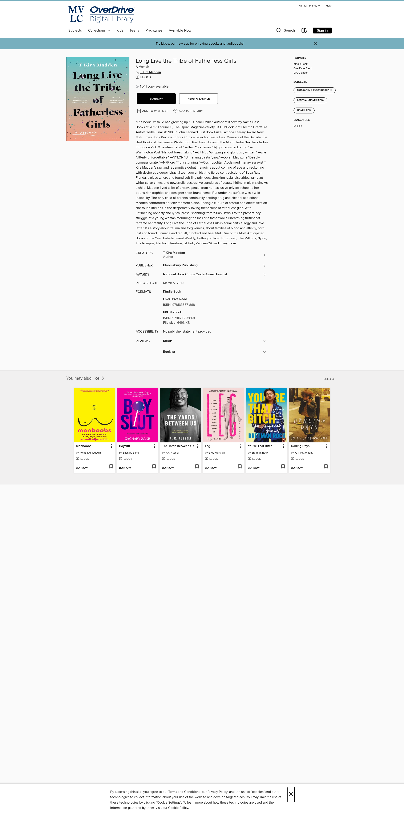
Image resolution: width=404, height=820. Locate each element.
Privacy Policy (217, 792)
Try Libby (162, 43)
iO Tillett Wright (304, 452)
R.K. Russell (172, 452)
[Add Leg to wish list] (239, 467)
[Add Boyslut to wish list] (154, 467)
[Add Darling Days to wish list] (325, 467)
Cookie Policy (178, 808)
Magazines (153, 30)
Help (328, 5)
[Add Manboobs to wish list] (111, 467)
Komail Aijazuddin (90, 452)
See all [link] (329, 379)
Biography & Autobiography (314, 90)
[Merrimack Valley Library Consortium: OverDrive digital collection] (101, 14)
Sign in (322, 30)
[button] (309, 5)
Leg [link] (207, 446)
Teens (134, 30)
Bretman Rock (259, 452)
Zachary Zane (131, 452)
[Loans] (304, 31)
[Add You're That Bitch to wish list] (283, 467)
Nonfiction (304, 110)
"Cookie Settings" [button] (168, 802)
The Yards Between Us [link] (178, 446)
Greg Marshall (217, 452)
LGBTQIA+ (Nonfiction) (310, 100)
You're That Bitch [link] (260, 446)
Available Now (180, 30)
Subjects (75, 30)
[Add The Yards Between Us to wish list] (196, 467)
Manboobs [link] (83, 446)
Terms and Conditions (184, 792)
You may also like (83, 378)
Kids (120, 30)
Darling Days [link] (300, 446)
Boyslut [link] (124, 446)
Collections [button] (97, 30)
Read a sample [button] (198, 99)
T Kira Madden (150, 72)
